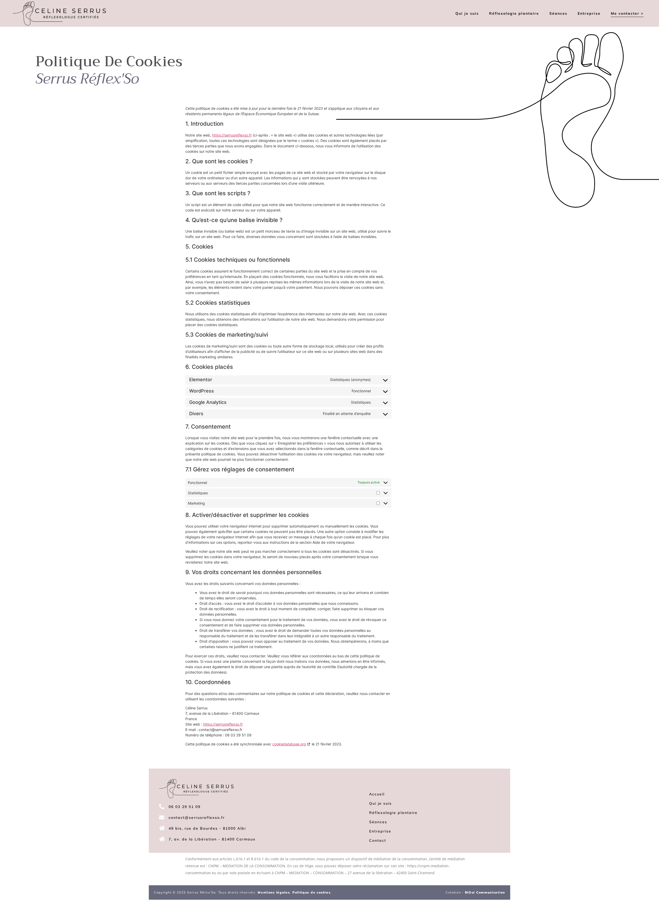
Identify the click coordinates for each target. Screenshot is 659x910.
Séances (558, 13)
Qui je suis (467, 13)
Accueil (377, 794)
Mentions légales (274, 892)
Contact (377, 840)
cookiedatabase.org (289, 744)
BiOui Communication (485, 892)
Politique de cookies (311, 892)
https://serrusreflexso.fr (223, 724)
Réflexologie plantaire (514, 13)
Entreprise (589, 13)
